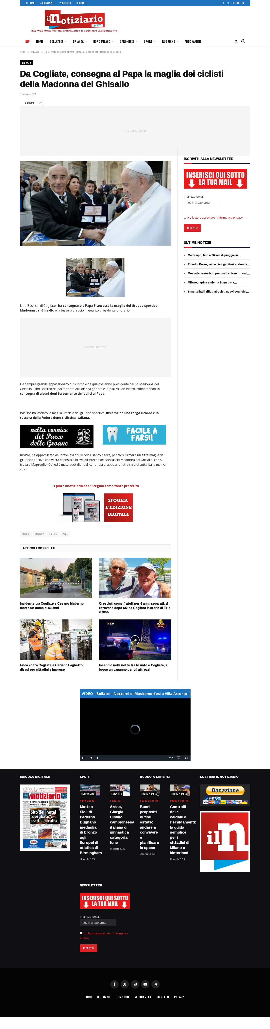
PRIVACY (179, 997)
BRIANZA (78, 41)
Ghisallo (53, 534)
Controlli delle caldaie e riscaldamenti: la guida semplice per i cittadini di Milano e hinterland (180, 829)
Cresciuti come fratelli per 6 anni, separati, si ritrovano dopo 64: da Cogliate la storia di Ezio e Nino (134, 607)
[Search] (236, 41)
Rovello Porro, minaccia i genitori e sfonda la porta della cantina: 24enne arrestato (217, 264)
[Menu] (27, 41)
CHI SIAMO (30, 3)
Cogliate (39, 534)
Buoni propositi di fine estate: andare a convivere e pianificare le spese (149, 827)
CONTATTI (81, 3)
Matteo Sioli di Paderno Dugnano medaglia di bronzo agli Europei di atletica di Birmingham (90, 829)
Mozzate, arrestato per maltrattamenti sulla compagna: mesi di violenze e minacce (218, 273)
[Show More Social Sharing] (41, 103)
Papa (65, 534)
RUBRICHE (168, 41)
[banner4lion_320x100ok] (56, 436)
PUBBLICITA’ (65, 3)
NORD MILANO (101, 41)
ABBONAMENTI (47, 3)
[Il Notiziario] (74, 21)
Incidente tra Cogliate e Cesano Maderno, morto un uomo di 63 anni (52, 605)
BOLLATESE (56, 41)
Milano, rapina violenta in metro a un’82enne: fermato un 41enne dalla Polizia (218, 282)
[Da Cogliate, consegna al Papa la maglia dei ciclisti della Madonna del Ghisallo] (95, 203)
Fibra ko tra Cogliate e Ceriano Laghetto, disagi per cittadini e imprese (51, 667)
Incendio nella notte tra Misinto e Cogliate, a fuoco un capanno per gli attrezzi (133, 667)
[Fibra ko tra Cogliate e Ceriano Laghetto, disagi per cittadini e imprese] (56, 639)
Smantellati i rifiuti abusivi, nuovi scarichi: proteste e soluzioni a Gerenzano (217, 292)
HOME (39, 41)
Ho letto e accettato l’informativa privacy (215, 217)
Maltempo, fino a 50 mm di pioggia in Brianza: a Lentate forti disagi (213, 255)
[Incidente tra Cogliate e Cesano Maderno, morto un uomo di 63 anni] (56, 578)
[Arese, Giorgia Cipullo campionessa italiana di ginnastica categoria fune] (120, 790)
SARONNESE (127, 41)
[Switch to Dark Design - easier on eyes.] (242, 41)
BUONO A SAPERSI (150, 793)
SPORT (148, 41)
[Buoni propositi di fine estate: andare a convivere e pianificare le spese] (150, 790)
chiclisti (26, 534)
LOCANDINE (122, 997)
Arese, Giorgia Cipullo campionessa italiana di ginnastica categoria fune (120, 824)
